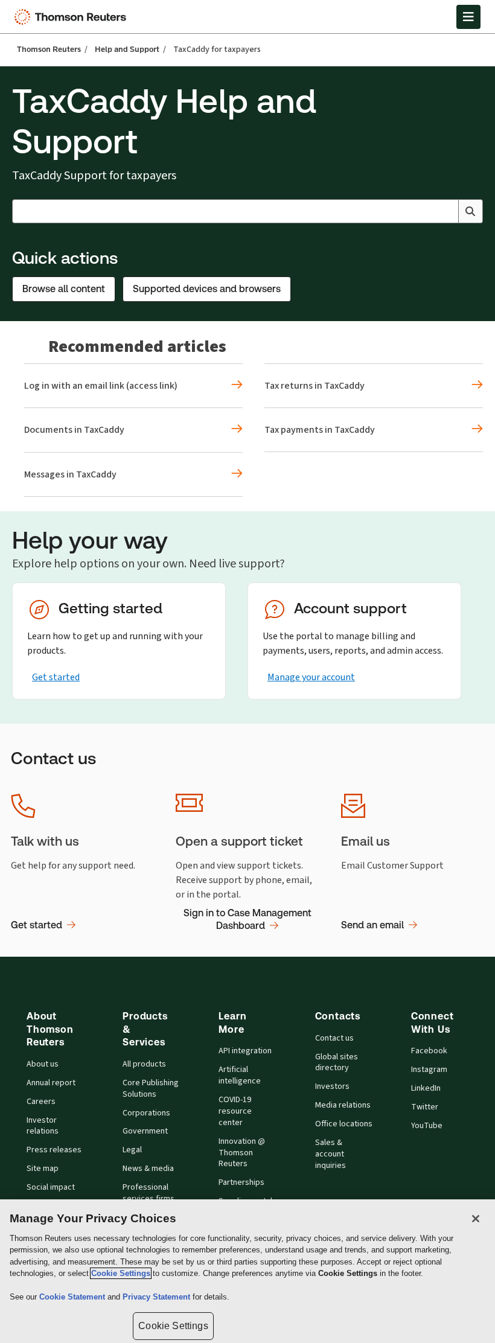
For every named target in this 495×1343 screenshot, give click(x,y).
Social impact (51, 1187)
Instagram (429, 1069)
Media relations (343, 1105)
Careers (41, 1101)
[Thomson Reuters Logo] (73, 17)
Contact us (334, 1038)
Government (145, 1131)
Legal (132, 1149)
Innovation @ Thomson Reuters (242, 1153)
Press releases (54, 1149)
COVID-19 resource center (235, 1111)
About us (43, 1064)
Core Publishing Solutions (151, 1088)
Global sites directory (336, 1062)
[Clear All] (447, 211)
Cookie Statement (73, 1296)
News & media (148, 1168)
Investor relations (43, 1126)
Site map (43, 1168)
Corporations (146, 1113)
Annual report (51, 1082)
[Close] (475, 1218)
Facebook (429, 1050)
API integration (245, 1050)
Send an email (372, 925)
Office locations (343, 1123)
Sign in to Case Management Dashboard (247, 919)
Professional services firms (148, 1193)
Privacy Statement (158, 1296)
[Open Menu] (468, 17)
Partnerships (241, 1182)
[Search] (470, 211)
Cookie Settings (120, 1273)
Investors (332, 1086)
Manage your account (311, 677)
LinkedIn (426, 1088)
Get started (56, 677)
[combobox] (247, 211)
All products (144, 1064)
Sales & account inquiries (330, 1154)
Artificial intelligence (240, 1075)
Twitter (424, 1107)
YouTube (426, 1125)
